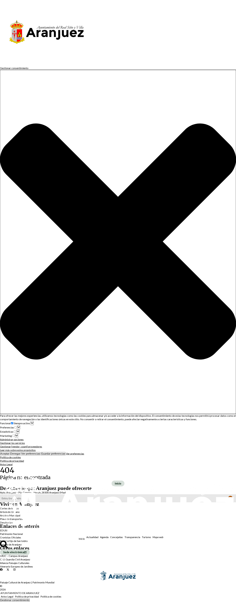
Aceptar (4, 453)
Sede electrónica (13, 552)
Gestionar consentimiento (14, 600)
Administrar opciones (12, 439)
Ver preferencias (30, 453)
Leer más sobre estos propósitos (18, 450)
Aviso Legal (6, 464)
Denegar (15, 453)
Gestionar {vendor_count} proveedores (21, 446)
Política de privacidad (12, 460)
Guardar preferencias (53, 453)
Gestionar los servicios (12, 442)
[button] (118, 242)
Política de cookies (10, 457)
